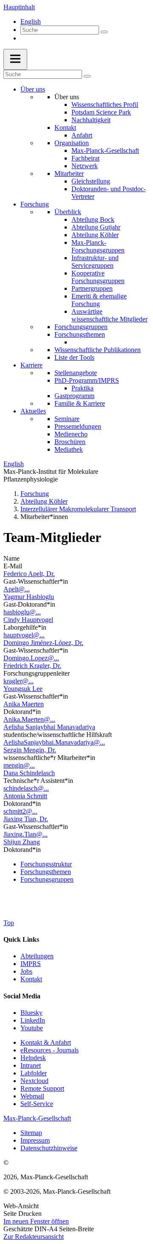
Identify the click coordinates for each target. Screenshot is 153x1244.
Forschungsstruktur (46, 864)
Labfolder (33, 1073)
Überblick (67, 211)
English (30, 21)
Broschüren (69, 441)
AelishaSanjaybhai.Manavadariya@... (54, 742)
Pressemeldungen (77, 426)
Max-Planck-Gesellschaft (105, 150)
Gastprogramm (74, 395)
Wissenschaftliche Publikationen (97, 349)
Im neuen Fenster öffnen (36, 1221)
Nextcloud (34, 1080)
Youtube (31, 1028)
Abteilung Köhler (95, 234)
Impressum (35, 1140)
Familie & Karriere (79, 403)
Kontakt (65, 127)
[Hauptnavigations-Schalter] (15, 59)
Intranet (30, 1065)
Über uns (32, 89)
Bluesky (31, 1012)
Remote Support (42, 1088)
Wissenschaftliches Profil (104, 104)
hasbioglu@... (22, 612)
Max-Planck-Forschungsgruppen (98, 246)
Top (8, 922)
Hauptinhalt (19, 7)
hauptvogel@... (24, 635)
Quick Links (21, 939)
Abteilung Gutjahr (95, 227)
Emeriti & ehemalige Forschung (99, 299)
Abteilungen (37, 956)
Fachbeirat (85, 158)
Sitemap (31, 1132)
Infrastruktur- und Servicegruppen (95, 261)
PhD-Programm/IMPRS (86, 380)
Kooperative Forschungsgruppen (98, 276)
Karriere (31, 365)
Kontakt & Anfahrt (45, 1042)
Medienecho (71, 434)
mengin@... (19, 765)
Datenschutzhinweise (48, 1148)
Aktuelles (33, 411)
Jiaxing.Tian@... (25, 834)
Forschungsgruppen (81, 326)
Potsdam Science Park (101, 112)
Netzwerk (84, 165)
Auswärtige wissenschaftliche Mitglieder (109, 315)
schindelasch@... (26, 788)
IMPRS (30, 963)
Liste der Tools (74, 357)
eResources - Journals (49, 1050)
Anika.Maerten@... (29, 719)
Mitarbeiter (69, 173)
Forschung (34, 204)
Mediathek (68, 449)
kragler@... (18, 681)
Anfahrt (81, 135)
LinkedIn (32, 1020)
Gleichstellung (90, 181)
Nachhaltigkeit (90, 119)
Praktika (82, 388)
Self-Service (36, 1103)
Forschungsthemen (79, 334)
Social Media (21, 996)
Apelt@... (16, 589)
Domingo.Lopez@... (31, 658)
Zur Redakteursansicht (33, 1236)
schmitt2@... (20, 811)
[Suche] (104, 32)
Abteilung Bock (92, 219)
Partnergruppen (92, 288)
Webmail (32, 1096)
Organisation (71, 142)
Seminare (66, 418)
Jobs (26, 971)
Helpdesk (33, 1057)
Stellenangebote (75, 372)
